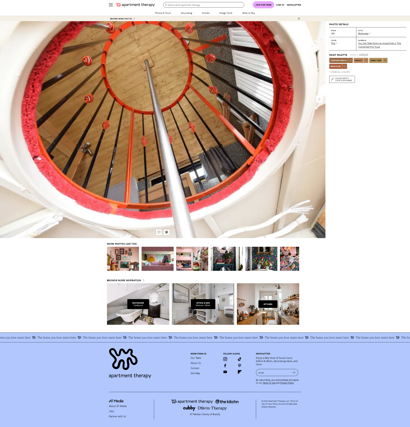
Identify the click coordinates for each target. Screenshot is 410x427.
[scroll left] (109, 258)
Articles (205, 13)
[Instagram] (225, 359)
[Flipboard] (240, 372)
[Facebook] (225, 365)
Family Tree (375, 60)
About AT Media (118, 406)
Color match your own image (343, 79)
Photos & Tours (163, 13)
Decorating (186, 13)
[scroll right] (296, 258)
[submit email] (293, 372)
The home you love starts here (26, 337)
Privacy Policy (287, 383)
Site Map (195, 373)
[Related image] (123, 259)
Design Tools (225, 13)
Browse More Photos (121, 18)
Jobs (111, 411)
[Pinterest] (240, 365)
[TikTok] (240, 359)
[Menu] (111, 5)
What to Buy (248, 13)
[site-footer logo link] (116, 401)
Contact (195, 368)
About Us (196, 363)
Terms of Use (268, 383)
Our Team (196, 358)
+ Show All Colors (339, 72)
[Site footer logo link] (148, 362)
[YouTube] (225, 372)
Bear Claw (336, 66)
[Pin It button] (166, 232)
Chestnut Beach (339, 60)
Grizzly (358, 60)
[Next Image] (319, 99)
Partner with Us (117, 416)
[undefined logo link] (135, 5)
